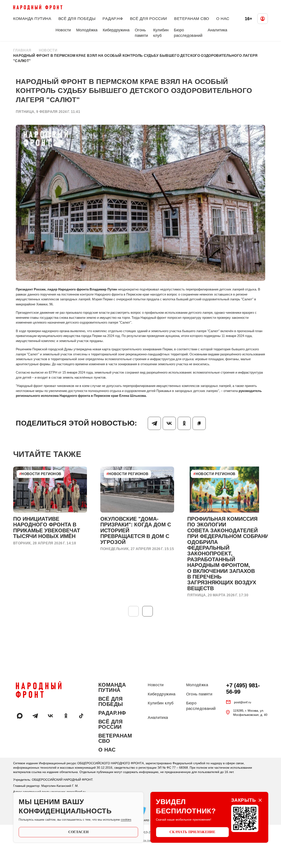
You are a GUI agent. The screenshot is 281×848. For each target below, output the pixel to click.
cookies (126, 819)
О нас (222, 18)
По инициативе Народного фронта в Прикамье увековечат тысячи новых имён (46, 527)
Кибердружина (116, 30)
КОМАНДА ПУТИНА (32, 18)
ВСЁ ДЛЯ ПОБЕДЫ (77, 18)
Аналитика (217, 30)
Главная (22, 50)
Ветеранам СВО (191, 18)
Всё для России (148, 18)
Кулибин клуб (161, 33)
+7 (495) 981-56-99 (243, 688)
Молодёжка (86, 30)
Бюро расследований (188, 33)
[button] (147, 611)
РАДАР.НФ (113, 18)
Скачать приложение (192, 832)
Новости (63, 30)
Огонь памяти (141, 33)
